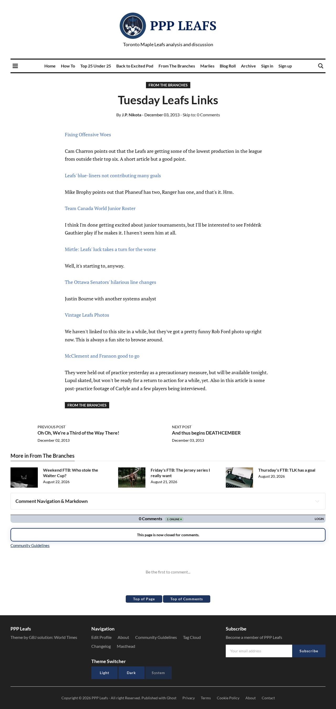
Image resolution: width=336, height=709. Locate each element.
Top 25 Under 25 (95, 65)
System (158, 672)
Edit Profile (101, 637)
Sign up (285, 65)
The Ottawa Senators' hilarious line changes (110, 282)
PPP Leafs (183, 25)
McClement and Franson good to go (102, 356)
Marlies (207, 65)
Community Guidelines (156, 637)
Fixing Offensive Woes (88, 134)
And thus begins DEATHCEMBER (206, 433)
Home (50, 65)
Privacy (188, 698)
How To (68, 65)
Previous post (51, 427)
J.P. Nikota (128, 114)
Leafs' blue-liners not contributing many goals (113, 175)
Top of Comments (186, 599)
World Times (65, 637)
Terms (206, 698)
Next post (181, 427)
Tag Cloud (192, 637)
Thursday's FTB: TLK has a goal (286, 469)
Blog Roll (228, 65)
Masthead (126, 646)
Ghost (171, 698)
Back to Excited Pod (134, 65)
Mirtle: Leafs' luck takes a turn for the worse (110, 249)
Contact (268, 698)
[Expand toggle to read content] (317, 501)
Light (104, 672)
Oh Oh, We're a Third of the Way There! (78, 433)
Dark (131, 672)
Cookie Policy (228, 698)
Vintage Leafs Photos (87, 315)
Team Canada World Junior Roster (100, 208)
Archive (248, 65)
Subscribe (309, 651)
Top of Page (144, 599)
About (123, 637)
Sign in (267, 65)
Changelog (101, 646)
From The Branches (177, 65)
